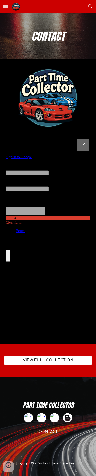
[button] (5, 6)
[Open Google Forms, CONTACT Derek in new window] (83, 145)
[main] (48, 36)
